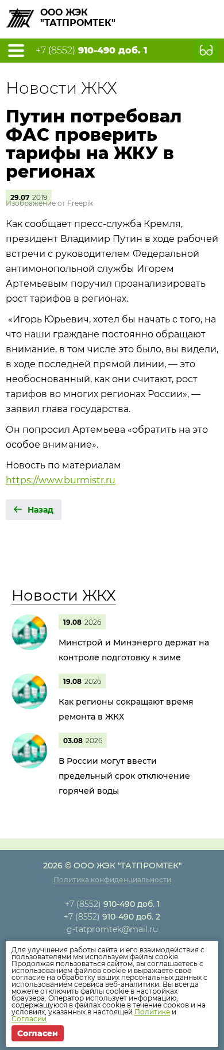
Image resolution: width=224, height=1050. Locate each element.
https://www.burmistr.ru (60, 480)
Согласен (37, 1033)
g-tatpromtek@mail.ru (112, 929)
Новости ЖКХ (63, 595)
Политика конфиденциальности (112, 879)
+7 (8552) (91, 50)
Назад (40, 510)
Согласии (29, 1018)
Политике (152, 1011)
